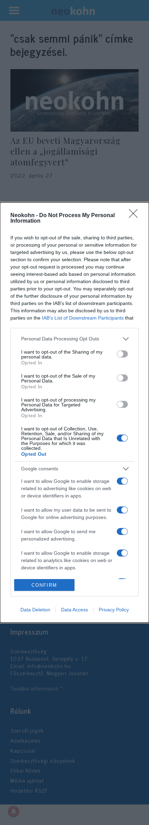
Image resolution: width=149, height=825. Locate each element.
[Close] (135, 215)
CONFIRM (44, 585)
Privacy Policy (114, 609)
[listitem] (74, 339)
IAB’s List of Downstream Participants (83, 318)
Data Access (74, 609)
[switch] (122, 353)
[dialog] (74, 412)
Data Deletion (35, 609)
